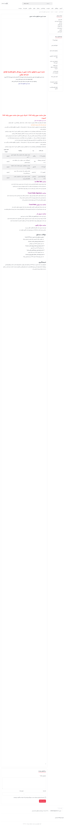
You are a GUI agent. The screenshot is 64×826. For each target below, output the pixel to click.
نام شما (44, 791)
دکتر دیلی (60, 19)
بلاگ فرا (60, 23)
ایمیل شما (21, 791)
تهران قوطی (60, 24)
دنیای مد (56, 11)
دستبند (52, 11)
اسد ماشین (60, 26)
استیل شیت (59, 28)
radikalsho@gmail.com (54, 810)
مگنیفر (60, 30)
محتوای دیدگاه (43, 775)
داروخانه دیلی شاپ (58, 21)
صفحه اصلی (61, 11)
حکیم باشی (60, 31)
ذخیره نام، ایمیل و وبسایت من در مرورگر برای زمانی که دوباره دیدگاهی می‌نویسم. (29, 797)
